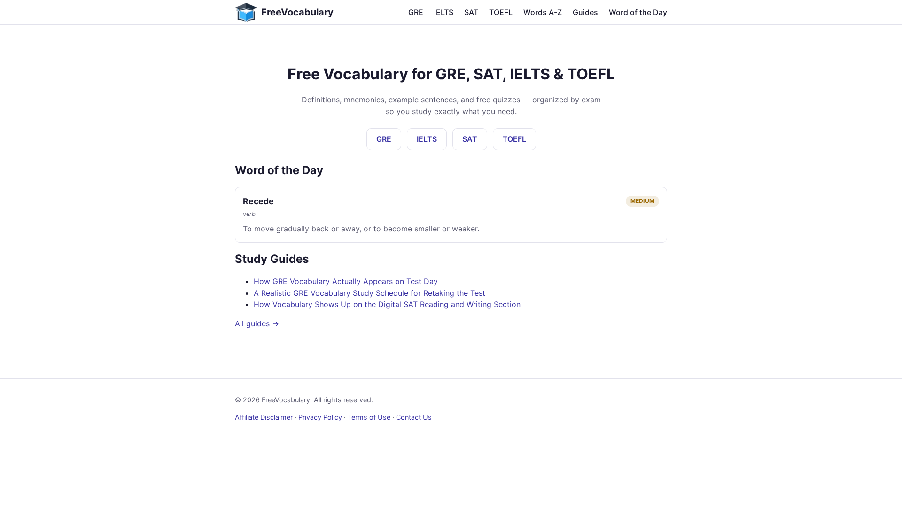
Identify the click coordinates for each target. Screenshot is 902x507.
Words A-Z (542, 12)
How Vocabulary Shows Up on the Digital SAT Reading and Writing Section (387, 304)
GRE (415, 12)
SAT (471, 12)
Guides (585, 12)
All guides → (257, 323)
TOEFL (501, 12)
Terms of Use (369, 417)
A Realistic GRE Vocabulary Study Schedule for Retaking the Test (369, 293)
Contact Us (414, 417)
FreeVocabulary (297, 12)
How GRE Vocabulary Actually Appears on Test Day (346, 281)
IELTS (443, 12)
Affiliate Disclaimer (264, 417)
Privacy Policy (320, 417)
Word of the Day (638, 12)
